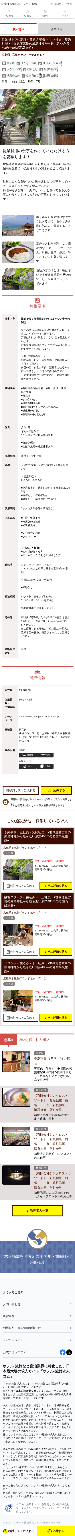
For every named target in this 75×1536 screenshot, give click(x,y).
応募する (59, 790)
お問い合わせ (11, 1304)
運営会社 (9, 1316)
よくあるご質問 (13, 1292)
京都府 (40, 1053)
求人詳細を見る (57, 885)
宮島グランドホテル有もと (36, 564)
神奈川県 (41, 1090)
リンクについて (13, 1339)
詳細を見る (37, 1262)
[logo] (11, 4)
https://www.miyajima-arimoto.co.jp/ (39, 716)
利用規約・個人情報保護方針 (22, 1327)
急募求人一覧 (39, 1210)
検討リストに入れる (22, 790)
